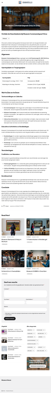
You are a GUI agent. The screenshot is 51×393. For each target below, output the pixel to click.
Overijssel (31, 347)
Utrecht (41, 347)
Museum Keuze (6, 380)
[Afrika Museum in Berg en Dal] (4, 331)
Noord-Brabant (33, 340)
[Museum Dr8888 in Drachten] (38, 258)
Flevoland (40, 330)
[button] (2, 2)
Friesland (46, 206)
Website (6, 306)
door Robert (10, 329)
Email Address (29, 299)
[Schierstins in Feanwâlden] (13, 258)
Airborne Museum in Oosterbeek (13, 348)
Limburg (41, 336)
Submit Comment (9, 318)
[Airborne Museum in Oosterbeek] (4, 348)
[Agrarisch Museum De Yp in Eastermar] (4, 340)
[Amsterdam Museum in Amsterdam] (4, 357)
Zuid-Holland (41, 350)
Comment (6, 289)
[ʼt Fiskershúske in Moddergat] (38, 227)
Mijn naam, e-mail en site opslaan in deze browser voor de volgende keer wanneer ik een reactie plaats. (25, 314)
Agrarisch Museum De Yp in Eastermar (15, 340)
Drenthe (31, 330)
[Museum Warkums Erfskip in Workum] (13, 227)
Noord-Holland (33, 343)
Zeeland (31, 350)
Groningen (31, 336)
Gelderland (42, 333)
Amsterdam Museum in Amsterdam (14, 357)
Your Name (7, 299)
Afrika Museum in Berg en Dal (15, 331)
